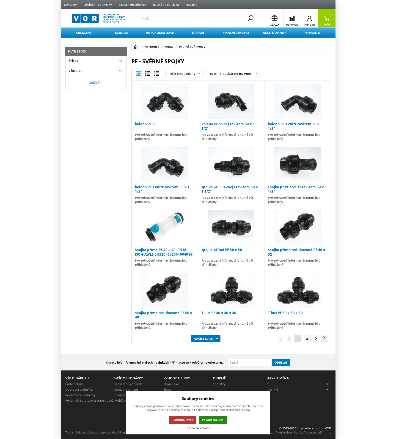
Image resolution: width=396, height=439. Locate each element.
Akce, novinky (274, 32)
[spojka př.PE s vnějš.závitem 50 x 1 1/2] (231, 164)
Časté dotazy (74, 384)
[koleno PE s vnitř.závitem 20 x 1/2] (297, 101)
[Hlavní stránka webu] (136, 47)
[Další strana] (316, 338)
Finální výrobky (236, 32)
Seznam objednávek (132, 5)
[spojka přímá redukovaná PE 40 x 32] (297, 227)
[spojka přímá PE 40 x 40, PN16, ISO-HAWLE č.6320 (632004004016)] (164, 227)
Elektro (121, 32)
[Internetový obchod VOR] (99, 18)
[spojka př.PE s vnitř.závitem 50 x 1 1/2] (297, 164)
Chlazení (83, 32)
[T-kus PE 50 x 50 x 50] (297, 290)
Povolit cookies (212, 420)
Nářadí (198, 32)
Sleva (167, 389)
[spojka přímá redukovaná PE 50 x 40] (164, 290)
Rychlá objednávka (166, 5)
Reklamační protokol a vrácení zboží (89, 400)
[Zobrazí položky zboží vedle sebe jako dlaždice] (147, 73)
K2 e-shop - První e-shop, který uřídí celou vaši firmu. (295, 432)
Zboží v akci (171, 384)
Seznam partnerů (126, 389)
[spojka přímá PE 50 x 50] (231, 227)
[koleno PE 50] (164, 101)
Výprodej (312, 32)
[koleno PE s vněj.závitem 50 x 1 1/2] (231, 101)
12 (193, 74)
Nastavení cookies (198, 428)
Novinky (191, 5)
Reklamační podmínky (80, 395)
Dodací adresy (124, 395)
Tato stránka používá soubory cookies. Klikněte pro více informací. (110, 432)
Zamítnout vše (183, 420)
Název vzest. (243, 74)
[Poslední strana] (325, 338)
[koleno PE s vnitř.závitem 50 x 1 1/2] (164, 164)
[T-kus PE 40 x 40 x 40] (231, 290)
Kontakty (70, 5)
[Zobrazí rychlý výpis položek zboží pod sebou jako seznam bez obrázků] (156, 73)
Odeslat (281, 362)
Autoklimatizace (160, 32)
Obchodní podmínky (98, 5)
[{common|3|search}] (250, 18)
